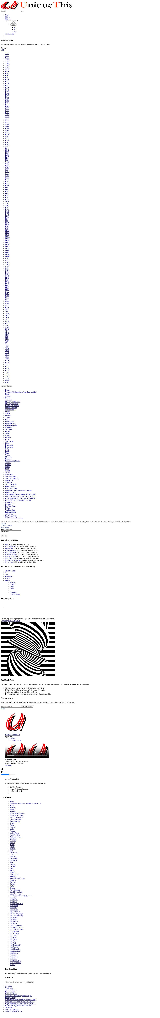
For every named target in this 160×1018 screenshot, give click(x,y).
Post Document (15, 951)
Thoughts (13, 841)
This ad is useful (15, 741)
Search (4, 536)
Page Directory (15, 835)
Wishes (12, 845)
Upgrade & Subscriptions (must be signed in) (25, 803)
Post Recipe (14, 941)
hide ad (12, 739)
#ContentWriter (10, 554)
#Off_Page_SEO (11, 558)
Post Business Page (16, 929)
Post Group (13, 959)
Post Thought (14, 933)
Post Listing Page (16, 925)
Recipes (12, 849)
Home (12, 801)
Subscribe (8, 765)
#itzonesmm (9, 562)
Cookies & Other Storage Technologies (18, 996)
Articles (12, 582)
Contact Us (9, 988)
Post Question (14, 931)
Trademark (9, 1007)
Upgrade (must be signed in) (10, 621)
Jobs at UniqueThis (12, 1009)
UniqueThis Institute (17, 817)
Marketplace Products (17, 813)
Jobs (6, 575)
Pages (12, 586)
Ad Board (13, 811)
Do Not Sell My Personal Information (18, 1006)
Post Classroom (15, 912)
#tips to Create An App (13, 560)
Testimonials (14, 853)
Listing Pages (14, 833)
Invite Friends (14, 874)
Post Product (14, 906)
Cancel (4, 386)
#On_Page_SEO (11, 556)
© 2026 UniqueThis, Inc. (14, 1011)
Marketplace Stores (16, 815)
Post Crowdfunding (16, 915)
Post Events (14, 917)
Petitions (12, 864)
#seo (7, 544)
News (7, 578)
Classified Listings (16, 892)
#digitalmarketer (11, 550)
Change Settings (6, 525)
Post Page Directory (16, 927)
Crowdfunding (15, 821)
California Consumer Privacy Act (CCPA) (19, 1002)
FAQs (12, 886)
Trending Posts (10, 571)
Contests (12, 882)
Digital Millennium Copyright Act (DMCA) (20, 1004)
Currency (4, 48)
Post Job (12, 965)
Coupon (12, 866)
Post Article (14, 900)
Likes (11, 854)
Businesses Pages (16, 837)
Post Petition (14, 953)
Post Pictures (14, 921)
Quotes (12, 847)
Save (10, 386)
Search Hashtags (6, 529)
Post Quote (13, 939)
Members (13, 872)
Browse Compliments (17, 878)
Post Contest (14, 957)
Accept (3, 523)
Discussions (14, 858)
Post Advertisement (16, 904)
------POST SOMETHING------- (21, 896)
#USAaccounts (10, 552)
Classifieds (13, 592)
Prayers (12, 843)
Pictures (12, 827)
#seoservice (9, 548)
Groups (12, 888)
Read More (5, 527)
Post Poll (13, 943)
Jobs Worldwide (15, 894)
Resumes (13, 856)
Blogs (12, 805)
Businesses (9, 576)
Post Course (14, 910)
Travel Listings (15, 594)
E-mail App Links (27, 706)
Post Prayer (13, 935)
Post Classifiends (15, 963)
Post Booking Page (16, 914)
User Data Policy (11, 994)
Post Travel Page (15, 961)
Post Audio (13, 923)
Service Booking (15, 819)
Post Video (13, 919)
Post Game (13, 955)
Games (12, 870)
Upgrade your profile (12, 735)
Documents (13, 860)
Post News (13, 902)
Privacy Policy (10, 992)
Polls (11, 851)
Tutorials (13, 880)
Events (12, 584)
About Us (8, 986)
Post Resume (14, 947)
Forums (12, 831)
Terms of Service (11, 990)
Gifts (11, 862)
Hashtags (13, 876)
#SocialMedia (10, 546)
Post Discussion (15, 949)
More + (7, 580)
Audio (12, 829)
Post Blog (13, 898)
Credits (12, 884)
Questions (13, 839)
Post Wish (13, 937)
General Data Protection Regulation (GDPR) (20, 1000)
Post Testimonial (15, 945)
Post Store (13, 908)
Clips (11, 868)
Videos (12, 825)
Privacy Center (10, 998)
